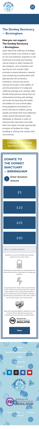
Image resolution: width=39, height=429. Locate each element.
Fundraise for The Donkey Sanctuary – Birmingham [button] (19, 144)
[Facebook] (22, 372)
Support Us (20, 361)
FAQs (19, 357)
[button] (32, 7)
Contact (19, 366)
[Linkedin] (9, 372)
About (19, 347)
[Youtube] (29, 372)
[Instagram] (16, 372)
